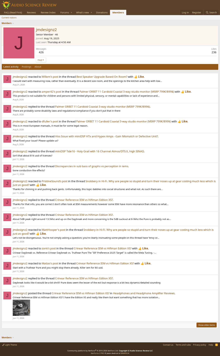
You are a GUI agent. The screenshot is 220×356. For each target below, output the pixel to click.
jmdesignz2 (20, 76)
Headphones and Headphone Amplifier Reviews (144, 293)
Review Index (48, 12)
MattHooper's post (53, 230)
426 (41, 52)
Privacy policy (199, 344)
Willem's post (50, 76)
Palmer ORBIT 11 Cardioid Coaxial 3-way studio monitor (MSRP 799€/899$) (126, 91)
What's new (82, 12)
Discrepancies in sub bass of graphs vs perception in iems (91, 166)
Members (118, 12)
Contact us (168, 344)
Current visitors (9, 17)
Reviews (31, 12)
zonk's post (49, 248)
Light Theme (10, 344)
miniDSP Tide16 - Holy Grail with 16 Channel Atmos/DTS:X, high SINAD (99, 151)
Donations (102, 12)
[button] (71, 12)
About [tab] (37, 66)
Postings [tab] (26, 66)
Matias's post (50, 263)
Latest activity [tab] (11, 66)
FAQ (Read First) (13, 12)
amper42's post (51, 91)
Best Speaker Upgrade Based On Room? (101, 76)
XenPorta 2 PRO (97, 353)
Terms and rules (183, 344)
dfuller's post (50, 121)
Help (211, 344)
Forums (64, 12)
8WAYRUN (125, 353)
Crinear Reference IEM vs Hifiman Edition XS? (84, 200)
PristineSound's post (54, 181)
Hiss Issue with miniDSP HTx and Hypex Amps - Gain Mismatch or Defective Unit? (106, 136)
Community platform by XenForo (92, 350)
